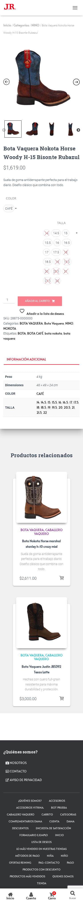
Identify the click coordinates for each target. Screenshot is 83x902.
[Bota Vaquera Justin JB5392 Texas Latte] (41, 622)
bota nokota (53, 333)
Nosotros (18, 763)
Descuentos (20, 828)
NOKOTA (9, 328)
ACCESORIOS (57, 800)
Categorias (21, 25)
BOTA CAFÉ (35, 333)
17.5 (76, 402)
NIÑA (50, 855)
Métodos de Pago (27, 855)
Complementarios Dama (25, 821)
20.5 (67, 407)
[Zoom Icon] (41, 80)
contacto (18, 771)
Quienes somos (62, 876)
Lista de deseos (41, 842)
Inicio (7, 25)
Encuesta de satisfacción (53, 828)
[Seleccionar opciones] (61, 578)
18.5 (43, 407)
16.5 (65, 402)
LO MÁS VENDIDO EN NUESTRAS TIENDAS (41, 849)
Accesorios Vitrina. (30, 807)
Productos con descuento (41, 869)
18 (38, 407)
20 (60, 407)
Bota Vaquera (54, 323)
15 (49, 402)
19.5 (54, 407)
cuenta (54, 821)
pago (70, 862)
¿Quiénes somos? (30, 800)
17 (70, 402)
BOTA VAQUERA (31, 323)
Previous (4, 130)
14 (38, 402)
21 (73, 407)
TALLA (61, 223)
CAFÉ (40, 394)
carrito (47, 814)
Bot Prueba (59, 807)
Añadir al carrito (37, 301)
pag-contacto (49, 862)
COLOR (11, 198)
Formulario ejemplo (33, 835)
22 (45, 412)
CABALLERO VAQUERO (48, 532)
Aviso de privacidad (25, 780)
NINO (35, 25)
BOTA (22, 333)
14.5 (43, 402)
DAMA (70, 821)
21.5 (39, 412)
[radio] (8, 208)
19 (49, 407)
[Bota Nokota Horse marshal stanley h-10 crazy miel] (41, 497)
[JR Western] (11, 7)
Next (78, 130)
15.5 (54, 402)
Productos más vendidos (27, 876)
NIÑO (64, 855)
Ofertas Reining (20, 862)
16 (59, 402)
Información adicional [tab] (26, 359)
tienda (41, 883)
